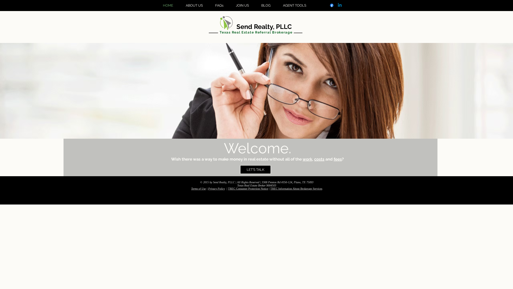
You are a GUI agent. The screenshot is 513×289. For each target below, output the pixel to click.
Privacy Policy (216, 188)
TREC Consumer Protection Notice (248, 188)
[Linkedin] (339, 5)
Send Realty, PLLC (256, 26)
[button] (298, 5)
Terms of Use (198, 188)
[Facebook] (331, 5)
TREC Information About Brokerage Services (296, 188)
